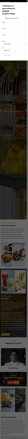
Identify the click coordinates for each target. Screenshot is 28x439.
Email (3, 34)
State (3, 41)
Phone (4, 28)
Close (25, 5)
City (3, 47)
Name (3, 22)
